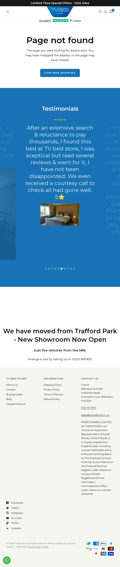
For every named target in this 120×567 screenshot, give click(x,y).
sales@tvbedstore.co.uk (95, 415)
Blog (9, 399)
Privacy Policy (52, 389)
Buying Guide (14, 394)
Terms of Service (53, 394)
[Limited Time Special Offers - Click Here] (60, 3)
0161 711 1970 (88, 407)
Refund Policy (52, 399)
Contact (11, 389)
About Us (12, 384)
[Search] (100, 11)
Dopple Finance (16, 403)
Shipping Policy (53, 384)
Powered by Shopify (38, 547)
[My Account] (105, 11)
